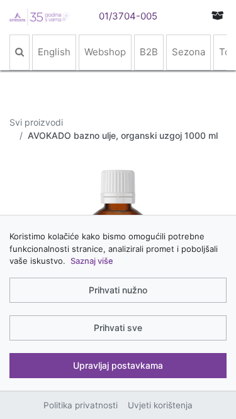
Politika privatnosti (80, 405)
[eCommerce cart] (217, 15)
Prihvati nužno (118, 290)
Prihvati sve (118, 327)
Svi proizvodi (36, 122)
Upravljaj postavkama (118, 365)
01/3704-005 (128, 16)
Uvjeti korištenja (160, 405)
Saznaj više (91, 261)
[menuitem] (19, 52)
